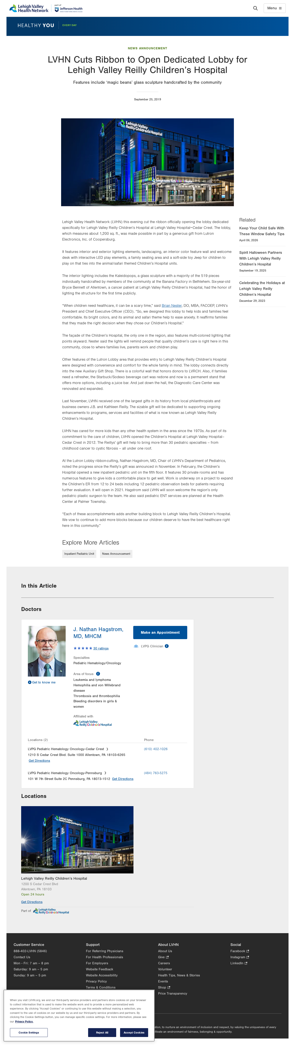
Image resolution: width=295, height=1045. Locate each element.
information (98, 673)
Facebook (239, 951)
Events (163, 981)
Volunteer (165, 969)
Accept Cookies (134, 1032)
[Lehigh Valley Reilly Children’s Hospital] (107, 839)
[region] (79, 1016)
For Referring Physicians (104, 951)
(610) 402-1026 (156, 749)
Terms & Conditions (101, 987)
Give (163, 957)
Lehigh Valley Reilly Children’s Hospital (54, 878)
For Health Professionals (104, 957)
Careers (164, 963)
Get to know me (44, 682)
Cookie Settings (29, 1032)
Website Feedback (99, 969)
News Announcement (147, 48)
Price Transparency (172, 993)
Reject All (102, 1032)
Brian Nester (172, 306)
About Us (165, 951)
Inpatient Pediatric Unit (79, 554)
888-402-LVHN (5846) (30, 951)
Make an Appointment (160, 632)
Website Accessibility (102, 975)
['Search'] (255, 8)
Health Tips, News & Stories (179, 975)
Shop (164, 988)
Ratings (101, 648)
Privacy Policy (96, 981)
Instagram (239, 957)
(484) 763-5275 (155, 773)
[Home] (45, 8)
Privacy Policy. (24, 1021)
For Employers (97, 963)
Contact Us (22, 957)
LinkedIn (238, 963)
